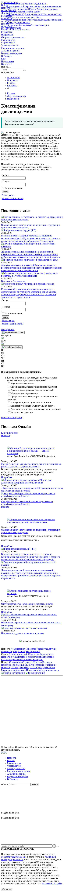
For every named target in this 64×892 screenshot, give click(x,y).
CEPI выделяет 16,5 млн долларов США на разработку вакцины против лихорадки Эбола (34, 15)
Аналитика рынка (10, 50)
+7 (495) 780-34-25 (45, 697)
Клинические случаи (32, 659)
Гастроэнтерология (11, 659)
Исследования (18, 649)
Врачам (5, 506)
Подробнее (6, 477)
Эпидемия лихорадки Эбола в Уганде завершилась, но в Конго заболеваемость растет (32, 10)
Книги (4, 433)
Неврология (7, 34)
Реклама (11, 83)
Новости (5, 435)
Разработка (6, 32)
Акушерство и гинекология (27, 657)
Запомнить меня (13, 188)
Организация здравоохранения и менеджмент (33, 386)
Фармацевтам (8, 42)
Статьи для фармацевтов (40, 654)
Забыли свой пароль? (12, 198)
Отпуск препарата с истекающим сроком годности (27, 604)
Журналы (13, 433)
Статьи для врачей (18, 654)
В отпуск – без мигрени (13, 281)
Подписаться (7, 61)
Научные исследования (22, 383)
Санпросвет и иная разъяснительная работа (32, 406)
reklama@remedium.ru (41, 700)
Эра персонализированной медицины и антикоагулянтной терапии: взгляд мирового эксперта (33, 5)
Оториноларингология (12, 37)
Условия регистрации (45, 665)
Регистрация (8, 195)
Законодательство (10, 45)
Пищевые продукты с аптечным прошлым (22, 633)
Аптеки (52, 649)
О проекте (12, 80)
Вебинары (6, 56)
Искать (4, 784)
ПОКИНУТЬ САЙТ (52, 883)
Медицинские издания (12, 48)
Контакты (12, 85)
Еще (3, 58)
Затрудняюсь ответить (21, 412)
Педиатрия (6, 657)
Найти (35, 784)
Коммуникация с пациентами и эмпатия (30, 402)
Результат (17, 417)
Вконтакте (6, 64)
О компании (13, 77)
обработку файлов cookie (13, 857)
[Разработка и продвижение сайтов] (2, 752)
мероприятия (7, 329)
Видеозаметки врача (11, 53)
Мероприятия (8, 40)
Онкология (6, 651)
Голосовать (7, 417)
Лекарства (31, 649)
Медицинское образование (24, 393)
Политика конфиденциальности (17, 665)
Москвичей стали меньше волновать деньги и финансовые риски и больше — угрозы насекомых (31, 465)
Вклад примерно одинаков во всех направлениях (35, 409)
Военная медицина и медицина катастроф (31, 390)
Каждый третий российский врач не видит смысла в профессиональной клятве (27, 502)
